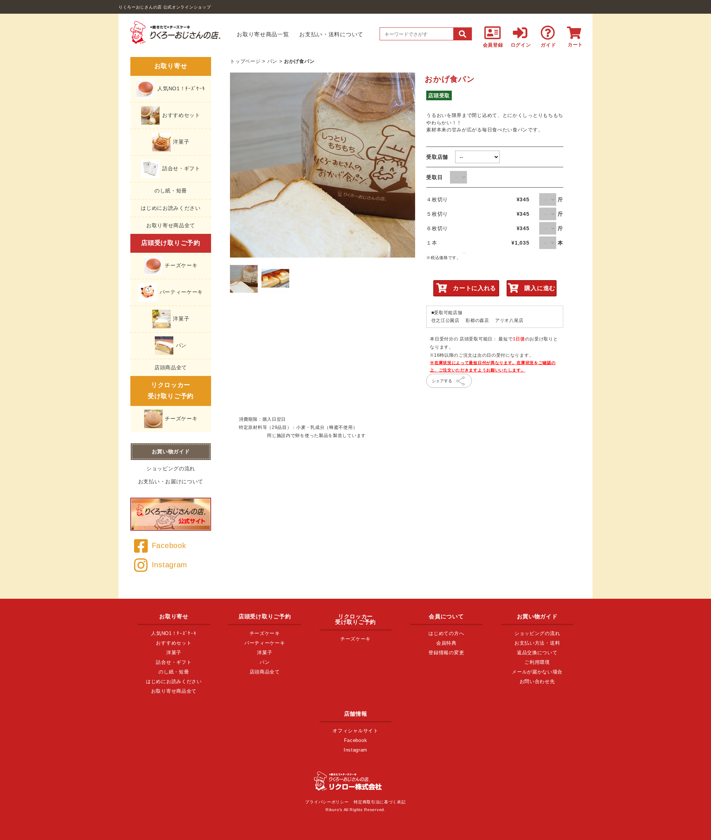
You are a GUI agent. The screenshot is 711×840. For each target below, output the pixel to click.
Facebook (169, 545)
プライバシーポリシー (326, 802)
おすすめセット (180, 115)
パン (180, 345)
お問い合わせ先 (537, 681)
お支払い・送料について (331, 34)
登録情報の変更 (446, 652)
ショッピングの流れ (170, 468)
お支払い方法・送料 (537, 643)
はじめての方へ (446, 633)
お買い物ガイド (171, 451)
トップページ (245, 61)
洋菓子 (180, 141)
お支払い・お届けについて (170, 481)
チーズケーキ (180, 265)
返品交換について (537, 652)
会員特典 (446, 643)
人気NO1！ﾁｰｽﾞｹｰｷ (180, 88)
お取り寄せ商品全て (170, 225)
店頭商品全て (170, 367)
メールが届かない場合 (537, 672)
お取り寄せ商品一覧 (263, 34)
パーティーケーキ (180, 292)
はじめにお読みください (171, 208)
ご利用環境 (537, 662)
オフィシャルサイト (355, 730)
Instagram (169, 565)
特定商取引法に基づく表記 (379, 802)
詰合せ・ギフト (180, 168)
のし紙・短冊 (170, 191)
